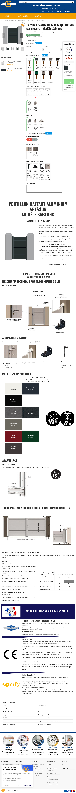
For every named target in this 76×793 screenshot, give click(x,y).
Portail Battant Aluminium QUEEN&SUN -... (14, 62)
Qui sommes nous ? (7, 764)
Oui (35, 139)
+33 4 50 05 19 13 (53, 773)
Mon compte (20, 764)
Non (29, 139)
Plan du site (35, 775)
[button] (54, 16)
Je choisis (17, 785)
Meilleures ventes (37, 773)
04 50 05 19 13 (52, 8)
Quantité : (29, 175)
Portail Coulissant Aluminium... (15, 68)
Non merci (6, 785)
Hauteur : (29, 46)
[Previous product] (73, 20)
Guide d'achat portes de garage (38, 765)
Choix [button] (66, 61)
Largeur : (47, 46)
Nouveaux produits (37, 771)
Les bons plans (36, 768)
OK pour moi (27, 785)
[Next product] (74, 20)
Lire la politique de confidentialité (9, 780)
